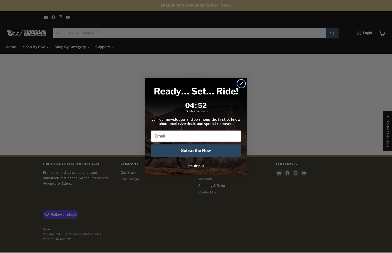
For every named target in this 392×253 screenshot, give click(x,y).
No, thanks (196, 166)
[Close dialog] (241, 84)
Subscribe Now (196, 150)
